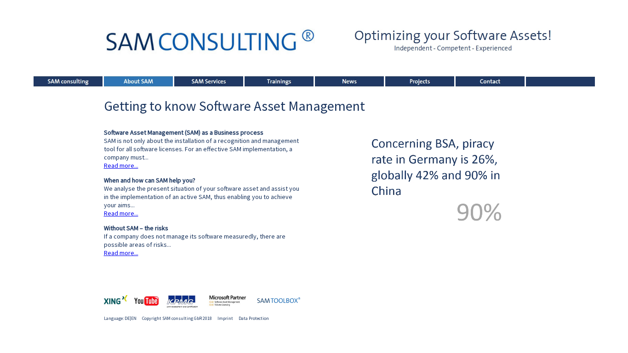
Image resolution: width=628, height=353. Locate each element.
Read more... (121, 165)
